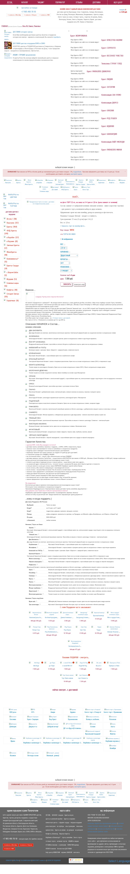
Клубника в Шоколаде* (53, 837)
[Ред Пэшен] (67, 627)
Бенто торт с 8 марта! (93, 712)
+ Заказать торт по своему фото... (72, 226)
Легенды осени (32, 755)
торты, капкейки (67, 837)
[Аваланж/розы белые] (36, 613)
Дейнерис (12, 726)
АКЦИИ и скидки (73, 841)
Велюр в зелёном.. (93, 719)
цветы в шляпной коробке (54, 819)
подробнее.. (77, 172)
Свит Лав (83, 630)
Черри (98, 630)
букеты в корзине (69, 819)
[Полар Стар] (36, 627)
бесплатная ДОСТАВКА (64, 849)
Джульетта (33, 726)
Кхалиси (13, 755)
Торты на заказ (69, 234)
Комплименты (70, 184)
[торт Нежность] (83, 675)
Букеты (18, 182)
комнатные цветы (51, 822)
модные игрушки (76, 822)
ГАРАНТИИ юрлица (73, 845)
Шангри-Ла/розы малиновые (116, 632)
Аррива (72, 712)
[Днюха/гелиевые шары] (67, 613)
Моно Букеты (29, 184)
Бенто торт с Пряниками (113, 712)
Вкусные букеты (64, 834)
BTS (33, 712)
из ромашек (79, 830)
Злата (113, 726)
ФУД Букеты (65, 189)
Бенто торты (78, 837)
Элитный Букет (59, 184)
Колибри (113, 748)
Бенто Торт (86, 189)
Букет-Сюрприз (32, 719)
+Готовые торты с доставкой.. (61, 318)
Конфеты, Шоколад (52, 834)
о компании (62, 845)
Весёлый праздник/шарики (53, 617)
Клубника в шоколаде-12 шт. (33, 743)
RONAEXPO (9, 860)
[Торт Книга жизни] (67, 675)
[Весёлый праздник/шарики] (52, 613)
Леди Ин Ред (83, 666)
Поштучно (8, 182)
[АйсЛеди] (36, 663)
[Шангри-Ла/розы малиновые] (114, 628)
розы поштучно (51, 826)
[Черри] (98, 627)
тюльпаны (79, 826)
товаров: (122, 10)
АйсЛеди (36, 666)
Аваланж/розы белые (36, 617)
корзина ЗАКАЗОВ (66, 852)
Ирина (13, 741)
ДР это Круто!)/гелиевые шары (74, 728)
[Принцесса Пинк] (114, 663)
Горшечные (101, 182)
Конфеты (111, 182)
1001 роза (13, 712)
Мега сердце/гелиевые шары (117, 617)
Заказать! (67, 284)
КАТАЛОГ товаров (57, 815)
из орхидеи (70, 830)
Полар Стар (36, 630)
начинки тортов (62, 841)
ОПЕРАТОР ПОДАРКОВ (54, 860)
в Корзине (49, 182)
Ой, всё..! (98, 666)
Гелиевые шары (54, 804)
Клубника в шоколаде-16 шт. (53, 743)
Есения (92, 726)
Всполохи (112, 719)
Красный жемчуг (98, 616)
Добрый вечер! (52, 726)
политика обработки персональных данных (102, 823)
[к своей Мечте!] (67, 663)
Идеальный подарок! (92, 734)
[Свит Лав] (83, 627)
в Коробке (39, 182)
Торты (75, 189)
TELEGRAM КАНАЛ (25, 860)
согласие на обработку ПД (106, 829)
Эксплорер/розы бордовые (77, 646)
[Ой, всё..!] (98, 663)
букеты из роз (69, 815)
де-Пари (51, 666)
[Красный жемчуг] (98, 612)
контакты (76, 852)
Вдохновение (73, 719)
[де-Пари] (52, 663)
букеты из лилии (60, 830)
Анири (53, 712)
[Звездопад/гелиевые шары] (83, 613)
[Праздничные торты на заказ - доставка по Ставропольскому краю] (41, 203)
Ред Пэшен (67, 630)
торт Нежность (83, 678)
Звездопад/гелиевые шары (85, 617)
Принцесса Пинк (114, 666)
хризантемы (50, 830)
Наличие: (63, 275)
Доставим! (55, 189)
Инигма (112, 734)
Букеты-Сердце (80, 184)
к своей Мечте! (67, 666)
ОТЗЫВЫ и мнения (51, 845)
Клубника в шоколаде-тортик (94, 743)
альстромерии (70, 826)
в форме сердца (64, 822)
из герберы (60, 826)
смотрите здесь (76, 174)
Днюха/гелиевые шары (68, 617)
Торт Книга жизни (67, 678)
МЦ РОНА (16, 860)
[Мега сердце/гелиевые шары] (114, 613)
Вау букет (53, 719)
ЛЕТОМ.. (48, 815)
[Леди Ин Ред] (83, 663)
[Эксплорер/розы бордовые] (75, 642)
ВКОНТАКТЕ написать (39, 860)
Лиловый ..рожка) (53, 755)
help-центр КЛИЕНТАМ (53, 852)
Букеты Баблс (91, 184)
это (61, 234)
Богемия (13, 719)
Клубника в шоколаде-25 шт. (74, 743)
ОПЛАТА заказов (51, 849)
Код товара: (64, 230)
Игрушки (122, 182)
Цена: (62, 278)
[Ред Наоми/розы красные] (52, 628)
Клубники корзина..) (113, 741)
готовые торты (51, 841)
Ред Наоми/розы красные (53, 632)
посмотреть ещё (79, 284)
